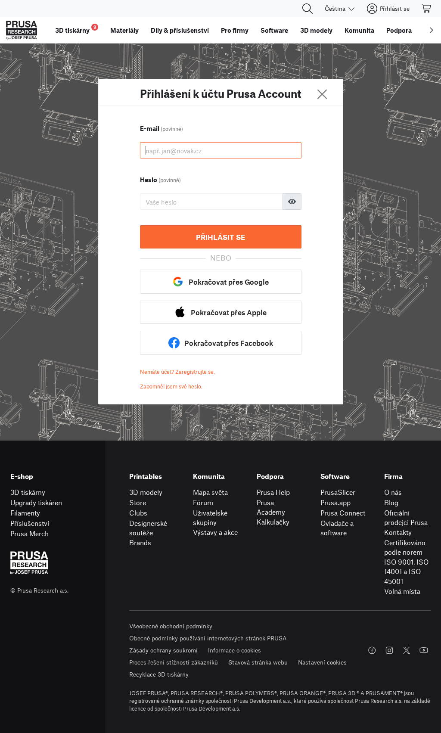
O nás (393, 492)
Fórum (203, 502)
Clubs (138, 513)
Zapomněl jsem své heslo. (171, 386)
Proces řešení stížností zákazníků (173, 662)
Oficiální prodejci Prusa (406, 518)
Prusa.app (335, 502)
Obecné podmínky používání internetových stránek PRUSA (208, 638)
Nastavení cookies (322, 662)
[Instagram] (389, 650)
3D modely (145, 492)
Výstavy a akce (215, 532)
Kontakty (398, 532)
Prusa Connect (342, 513)
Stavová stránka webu (258, 662)
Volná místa (402, 591)
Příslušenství (29, 523)
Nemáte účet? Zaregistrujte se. (177, 371)
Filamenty (25, 513)
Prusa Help (273, 492)
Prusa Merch (29, 533)
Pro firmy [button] (234, 30)
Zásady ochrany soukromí (163, 650)
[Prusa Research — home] (21, 30)
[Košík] (426, 8)
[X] (406, 650)
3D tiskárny (27, 492)
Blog (391, 502)
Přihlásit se (220, 237)
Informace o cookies (234, 650)
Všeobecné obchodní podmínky (170, 626)
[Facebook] (372, 650)
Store (137, 502)
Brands (140, 542)
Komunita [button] (359, 30)
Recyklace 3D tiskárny (159, 674)
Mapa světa (210, 492)
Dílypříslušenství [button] (180, 30)
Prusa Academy (271, 507)
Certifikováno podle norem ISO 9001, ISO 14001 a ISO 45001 (406, 561)
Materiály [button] (124, 30)
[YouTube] (424, 650)
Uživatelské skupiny (210, 518)
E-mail (161, 128)
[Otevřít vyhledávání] (307, 8)
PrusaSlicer (337, 492)
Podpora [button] (399, 30)
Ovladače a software (337, 528)
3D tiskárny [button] (75, 29)
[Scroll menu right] (431, 30)
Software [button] (274, 30)
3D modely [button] (316, 30)
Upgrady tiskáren (36, 502)
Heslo (160, 179)
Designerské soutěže (148, 528)
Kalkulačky (273, 522)
